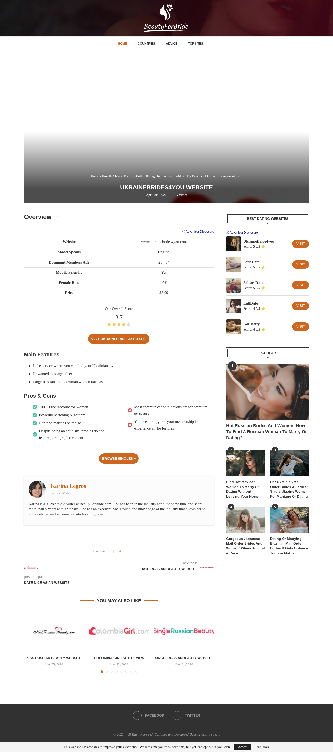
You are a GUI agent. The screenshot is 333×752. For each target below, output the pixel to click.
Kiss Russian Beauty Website (53, 658)
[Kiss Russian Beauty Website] (54, 631)
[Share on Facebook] (128, 551)
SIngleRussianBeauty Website (184, 658)
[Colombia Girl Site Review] (119, 631)
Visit (300, 243)
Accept (242, 747)
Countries (146, 43)
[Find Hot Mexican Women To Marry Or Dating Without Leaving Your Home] (245, 463)
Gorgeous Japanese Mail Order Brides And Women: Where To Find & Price (245, 546)
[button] (30, 641)
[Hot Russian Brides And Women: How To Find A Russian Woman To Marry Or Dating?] (267, 392)
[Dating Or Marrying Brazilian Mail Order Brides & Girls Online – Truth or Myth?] (289, 520)
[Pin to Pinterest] (137, 551)
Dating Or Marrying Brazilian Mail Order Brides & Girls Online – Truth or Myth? (289, 546)
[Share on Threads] (141, 551)
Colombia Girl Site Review (119, 658)
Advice (171, 43)
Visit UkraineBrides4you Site (119, 339)
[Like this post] (123, 551)
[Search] (212, 44)
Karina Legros (68, 486)
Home (122, 43)
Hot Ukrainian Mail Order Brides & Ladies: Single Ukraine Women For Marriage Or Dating (289, 489)
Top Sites (195, 43)
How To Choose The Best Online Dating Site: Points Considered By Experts (152, 176)
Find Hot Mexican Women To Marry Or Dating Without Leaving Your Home (242, 489)
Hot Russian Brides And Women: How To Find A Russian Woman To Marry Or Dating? (266, 431)
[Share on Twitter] (132, 551)
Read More (262, 747)
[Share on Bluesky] (146, 551)
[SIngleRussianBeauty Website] (184, 631)
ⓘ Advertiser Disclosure (198, 231)
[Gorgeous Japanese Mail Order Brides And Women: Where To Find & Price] (245, 520)
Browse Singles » (119, 458)
